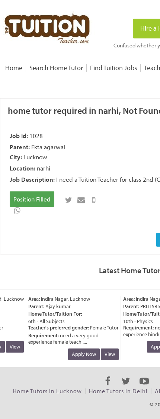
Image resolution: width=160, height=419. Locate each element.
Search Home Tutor (56, 67)
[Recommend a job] (81, 200)
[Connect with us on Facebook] (107, 387)
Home (13, 67)
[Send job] (93, 200)
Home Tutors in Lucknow (47, 391)
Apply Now (83, 354)
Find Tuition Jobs (113, 67)
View (14, 346)
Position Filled (32, 199)
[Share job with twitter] (68, 200)
